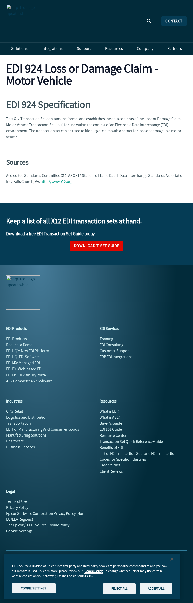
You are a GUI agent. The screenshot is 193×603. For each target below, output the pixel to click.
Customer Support (115, 350)
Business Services (20, 447)
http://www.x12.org (56, 181)
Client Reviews (111, 471)
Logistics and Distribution (27, 417)
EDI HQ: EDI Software (23, 356)
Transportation (18, 423)
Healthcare (15, 441)
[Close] (171, 559)
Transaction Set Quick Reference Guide (131, 441)
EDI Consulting (111, 344)
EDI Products (16, 338)
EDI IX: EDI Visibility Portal (26, 375)
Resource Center (113, 435)
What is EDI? (109, 411)
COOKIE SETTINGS (33, 588)
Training (106, 338)
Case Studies (110, 465)
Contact (174, 21)
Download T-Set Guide (96, 245)
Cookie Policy (94, 571)
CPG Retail (14, 411)
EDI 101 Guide (111, 429)
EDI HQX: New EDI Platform (27, 350)
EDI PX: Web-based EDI (24, 369)
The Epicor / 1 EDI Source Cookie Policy (37, 525)
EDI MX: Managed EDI (23, 362)
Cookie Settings (19, 531)
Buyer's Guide (111, 423)
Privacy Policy (17, 507)
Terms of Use (16, 501)
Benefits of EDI (111, 447)
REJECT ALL (119, 588)
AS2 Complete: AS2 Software (29, 381)
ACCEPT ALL (156, 588)
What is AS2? (110, 417)
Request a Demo (19, 344)
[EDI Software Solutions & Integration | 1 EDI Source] (23, 21)
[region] (92, 576)
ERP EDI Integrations (116, 356)
